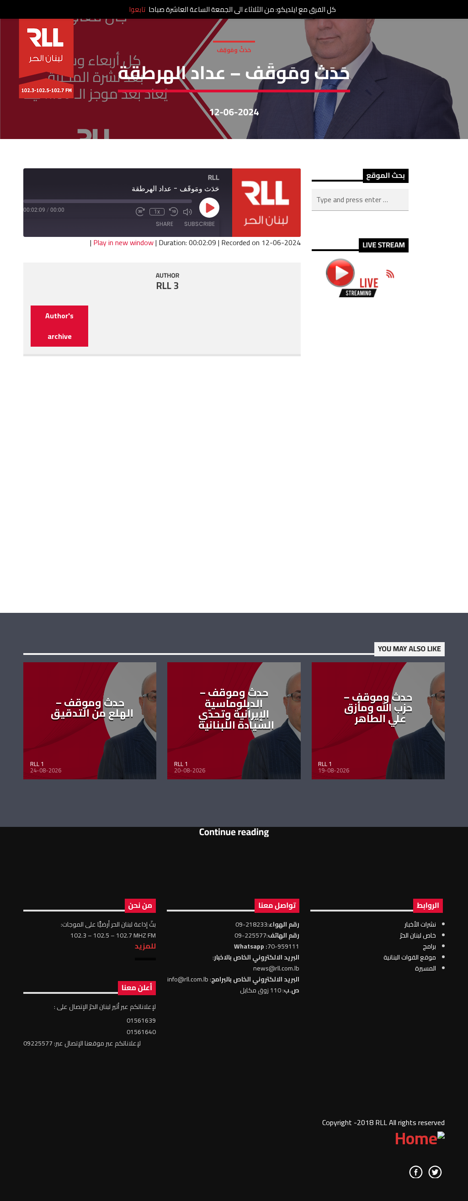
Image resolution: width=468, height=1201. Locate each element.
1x (157, 212)
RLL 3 (167, 286)
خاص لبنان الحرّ (418, 935)
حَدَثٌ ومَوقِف (234, 49)
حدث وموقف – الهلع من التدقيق (92, 708)
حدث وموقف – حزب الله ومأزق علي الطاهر (378, 707)
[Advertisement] (360, 455)
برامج (429, 946)
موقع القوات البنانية (409, 957)
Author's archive (59, 326)
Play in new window (123, 242)
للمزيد (145, 946)
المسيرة (425, 968)
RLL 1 (37, 763)
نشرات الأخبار (420, 924)
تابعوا (137, 9)
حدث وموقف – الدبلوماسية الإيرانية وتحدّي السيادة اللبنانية (236, 709)
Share (164, 224)
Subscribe (199, 224)
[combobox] (360, 200)
